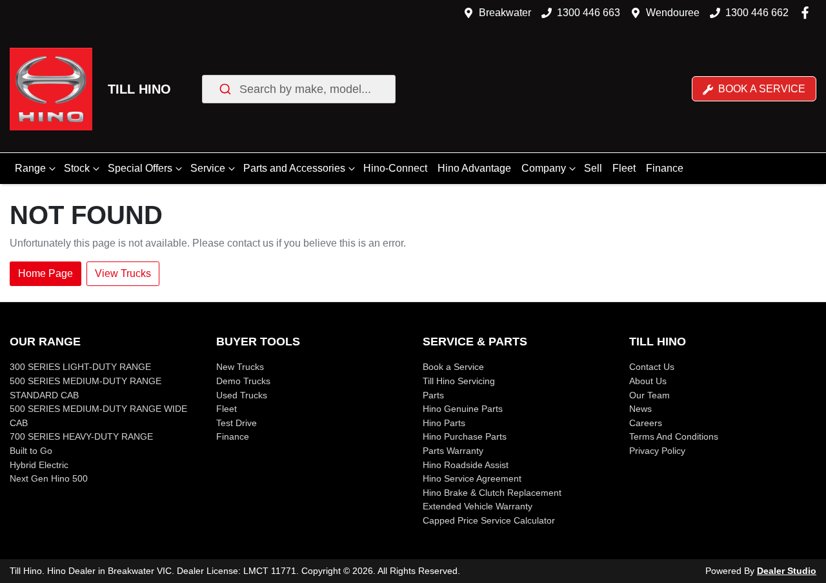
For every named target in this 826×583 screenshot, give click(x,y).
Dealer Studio (786, 571)
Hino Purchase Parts (465, 436)
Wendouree (673, 12)
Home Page (45, 273)
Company (543, 168)
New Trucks (240, 367)
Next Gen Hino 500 (49, 478)
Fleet (624, 168)
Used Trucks (241, 395)
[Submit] (224, 89)
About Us (648, 381)
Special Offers (140, 168)
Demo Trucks (243, 381)
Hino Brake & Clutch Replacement (492, 492)
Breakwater (505, 12)
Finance (664, 168)
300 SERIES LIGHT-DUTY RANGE (80, 367)
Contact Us (651, 367)
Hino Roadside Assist (466, 465)
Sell (593, 168)
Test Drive (236, 423)
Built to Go (31, 450)
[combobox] (299, 89)
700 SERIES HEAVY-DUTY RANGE (81, 436)
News (640, 409)
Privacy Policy (657, 450)
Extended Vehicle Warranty (477, 506)
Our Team (649, 395)
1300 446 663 (588, 12)
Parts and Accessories (294, 168)
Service (207, 168)
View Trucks (123, 273)
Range (30, 168)
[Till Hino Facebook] (807, 12)
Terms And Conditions (673, 436)
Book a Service (760, 88)
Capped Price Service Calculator (489, 520)
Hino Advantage (474, 168)
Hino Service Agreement (472, 478)
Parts (433, 395)
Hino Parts (444, 423)
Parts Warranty (453, 450)
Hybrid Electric (39, 465)
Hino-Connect (395, 168)
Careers (645, 423)
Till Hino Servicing (459, 381)
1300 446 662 (757, 12)
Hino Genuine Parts (463, 409)
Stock (77, 168)
